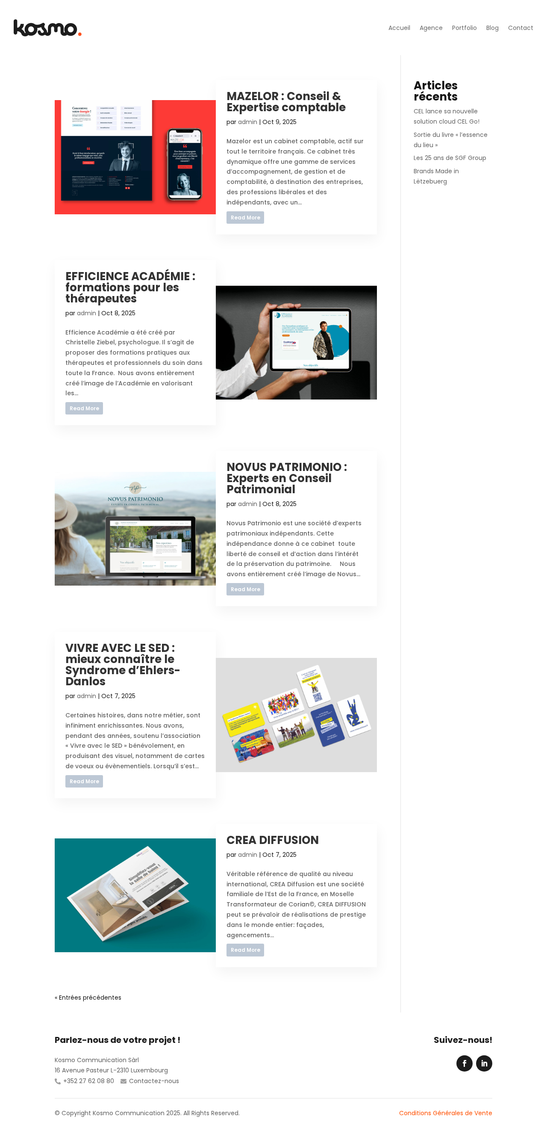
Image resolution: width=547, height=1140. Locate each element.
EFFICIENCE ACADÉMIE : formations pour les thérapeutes (130, 287)
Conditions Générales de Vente (445, 1113)
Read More (245, 217)
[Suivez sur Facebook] (464, 1063)
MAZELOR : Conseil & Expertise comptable (286, 102)
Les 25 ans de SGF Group (450, 158)
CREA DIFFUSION (272, 840)
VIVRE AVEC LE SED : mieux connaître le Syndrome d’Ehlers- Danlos (122, 664)
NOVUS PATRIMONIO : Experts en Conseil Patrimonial (286, 478)
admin (247, 122)
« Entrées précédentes (88, 997)
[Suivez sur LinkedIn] (484, 1063)
